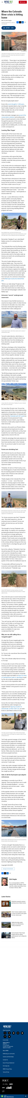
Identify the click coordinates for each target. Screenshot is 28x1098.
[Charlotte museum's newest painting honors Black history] (6, 904)
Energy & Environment (8, 868)
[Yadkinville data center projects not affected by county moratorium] (6, 925)
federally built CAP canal (17, 416)
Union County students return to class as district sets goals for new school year (18, 913)
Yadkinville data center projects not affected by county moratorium (17, 924)
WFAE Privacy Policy (7, 1069)
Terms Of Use (6, 1072)
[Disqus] (14, 966)
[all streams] (26, 1096)
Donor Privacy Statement (8, 1062)
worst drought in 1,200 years (16, 104)
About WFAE (5, 1050)
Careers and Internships (8, 1056)
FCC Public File (6, 1066)
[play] (2, 1096)
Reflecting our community (9, 1053)
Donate (23, 2)
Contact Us (5, 1059)
